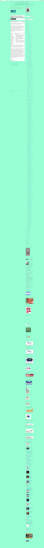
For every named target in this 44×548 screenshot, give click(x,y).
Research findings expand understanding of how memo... (30, 198)
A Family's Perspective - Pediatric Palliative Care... (30, 157)
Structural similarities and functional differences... (29, 83)
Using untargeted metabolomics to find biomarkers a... (30, 181)
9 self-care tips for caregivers (29, 172)
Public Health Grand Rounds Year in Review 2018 (30, 149)
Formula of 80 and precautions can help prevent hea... (30, 212)
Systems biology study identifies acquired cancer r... (30, 68)
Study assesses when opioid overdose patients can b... (29, 145)
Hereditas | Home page (29, 44)
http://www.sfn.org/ (13, 60)
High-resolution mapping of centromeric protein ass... (29, 52)
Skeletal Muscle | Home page (29, 38)
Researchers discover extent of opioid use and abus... (30, 200)
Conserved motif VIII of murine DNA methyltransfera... (30, 81)
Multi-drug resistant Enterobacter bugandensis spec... (30, 74)
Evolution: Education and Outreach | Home (29, 48)
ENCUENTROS (28, 502)
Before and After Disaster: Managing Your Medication (30, 152)
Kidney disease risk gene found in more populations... (30, 134)
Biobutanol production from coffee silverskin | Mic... (29, 102)
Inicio (18, 90)
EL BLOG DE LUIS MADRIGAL (28, 485)
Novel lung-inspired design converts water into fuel (29, 207)
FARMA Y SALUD (28, 519)
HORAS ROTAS (28, 470)
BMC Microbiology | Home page (30, 75)
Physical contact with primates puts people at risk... (30, 126)
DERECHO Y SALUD (29, 466)
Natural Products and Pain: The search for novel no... (30, 177)
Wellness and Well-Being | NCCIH (30, 176)
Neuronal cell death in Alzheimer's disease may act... (30, 193)
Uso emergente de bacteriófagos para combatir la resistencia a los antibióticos (31, 448)
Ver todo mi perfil (28, 289)
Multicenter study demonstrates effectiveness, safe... (30, 121)
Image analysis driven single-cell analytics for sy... (30, 66)
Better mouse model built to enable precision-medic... (29, 175)
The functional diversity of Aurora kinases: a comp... (30, 58)
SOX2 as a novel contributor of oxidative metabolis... (30, 61)
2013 (27, 241)
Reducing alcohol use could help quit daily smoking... (30, 124)
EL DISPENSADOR (28, 458)
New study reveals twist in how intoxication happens (30, 190)
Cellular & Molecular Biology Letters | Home (30, 57)
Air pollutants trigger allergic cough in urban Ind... (29, 215)
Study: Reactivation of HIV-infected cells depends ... (29, 188)
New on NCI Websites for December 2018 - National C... (30, 158)
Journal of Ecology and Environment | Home (29, 39)
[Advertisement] (16, 85)
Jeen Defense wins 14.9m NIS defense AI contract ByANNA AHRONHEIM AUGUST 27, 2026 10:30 (30, 464)
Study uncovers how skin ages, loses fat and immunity (30, 201)
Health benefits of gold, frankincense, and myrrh (29, 222)
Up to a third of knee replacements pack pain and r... (30, 169)
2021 (27, 30)
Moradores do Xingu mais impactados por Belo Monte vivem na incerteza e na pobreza (30, 517)
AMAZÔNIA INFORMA (29, 516)
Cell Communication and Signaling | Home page (29, 62)
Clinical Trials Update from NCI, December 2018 (30, 154)
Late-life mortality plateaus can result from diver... (30, 217)
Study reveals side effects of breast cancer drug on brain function (19, 39)
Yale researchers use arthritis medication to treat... (29, 182)
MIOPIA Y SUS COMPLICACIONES (31, 494)
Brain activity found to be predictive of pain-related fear (16, 8)
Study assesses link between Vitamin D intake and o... (29, 137)
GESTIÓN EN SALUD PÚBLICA (30, 455)
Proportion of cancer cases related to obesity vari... (30, 123)
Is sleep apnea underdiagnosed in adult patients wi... (30, 109)
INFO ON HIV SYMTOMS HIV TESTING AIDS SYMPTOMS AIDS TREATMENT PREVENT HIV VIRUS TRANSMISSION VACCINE (30, 523)
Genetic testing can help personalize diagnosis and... (30, 185)
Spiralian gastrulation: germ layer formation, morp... (30, 49)
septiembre (28, 229)
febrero (27, 235)
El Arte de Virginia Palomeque (29, 498)
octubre (28, 228)
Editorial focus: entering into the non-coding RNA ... (30, 55)
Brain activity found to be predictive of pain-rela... (29, 166)
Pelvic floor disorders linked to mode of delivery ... (30, 110)
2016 (27, 238)
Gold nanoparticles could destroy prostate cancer (30, 218)
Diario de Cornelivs (28, 475)
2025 (27, 26)
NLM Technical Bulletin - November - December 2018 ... (30, 112)
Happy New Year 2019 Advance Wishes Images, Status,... (30, 35)
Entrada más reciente (13, 90)
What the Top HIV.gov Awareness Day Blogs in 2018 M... (30, 173)
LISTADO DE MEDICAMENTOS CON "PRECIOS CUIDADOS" (30, 520)
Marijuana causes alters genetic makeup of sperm (30, 211)
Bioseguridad (28, 446)
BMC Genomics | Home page (29, 76)
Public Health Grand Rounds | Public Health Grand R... (29, 150)
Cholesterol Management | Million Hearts (29, 225)
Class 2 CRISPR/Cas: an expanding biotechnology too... (30, 64)
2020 (27, 31)
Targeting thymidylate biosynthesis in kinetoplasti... (30, 203)
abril (27, 233)
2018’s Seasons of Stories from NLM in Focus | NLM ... (30, 163)
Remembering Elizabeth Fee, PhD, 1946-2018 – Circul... (30, 161)
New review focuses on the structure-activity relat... (29, 204)
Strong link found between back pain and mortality (30, 220)
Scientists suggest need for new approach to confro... (30, 196)
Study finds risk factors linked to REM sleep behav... (30, 195)
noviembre (28, 227)
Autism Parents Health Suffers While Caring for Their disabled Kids (31, 508)
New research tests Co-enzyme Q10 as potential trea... (29, 115)
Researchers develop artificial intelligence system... (29, 118)
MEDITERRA (28, 528)
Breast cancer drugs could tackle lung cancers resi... (30, 192)
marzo (27, 234)
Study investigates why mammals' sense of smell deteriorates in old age (20, 41)
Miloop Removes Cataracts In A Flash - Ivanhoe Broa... (30, 155)
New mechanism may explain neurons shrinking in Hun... (29, 168)
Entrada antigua (23, 90)
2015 (27, 239)
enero (27, 236)
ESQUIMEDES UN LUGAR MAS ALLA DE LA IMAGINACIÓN (30, 511)
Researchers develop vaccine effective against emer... (29, 209)
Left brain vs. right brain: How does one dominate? (29, 223)
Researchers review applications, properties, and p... (30, 142)
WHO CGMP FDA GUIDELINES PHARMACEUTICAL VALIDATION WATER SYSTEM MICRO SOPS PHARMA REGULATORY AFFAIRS (30, 488)
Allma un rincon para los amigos (30, 529)
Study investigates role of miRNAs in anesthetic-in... (30, 179)
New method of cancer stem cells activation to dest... (30, 171)
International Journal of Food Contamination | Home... (29, 107)
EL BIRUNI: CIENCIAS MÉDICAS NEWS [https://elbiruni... (29, 37)
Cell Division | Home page (29, 59)
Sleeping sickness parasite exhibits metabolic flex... (29, 129)
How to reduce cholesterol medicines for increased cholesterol (31, 525)
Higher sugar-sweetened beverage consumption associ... (30, 140)
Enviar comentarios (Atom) (15, 91)
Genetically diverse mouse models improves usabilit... (30, 143)
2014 (27, 240)
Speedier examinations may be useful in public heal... (30, 132)
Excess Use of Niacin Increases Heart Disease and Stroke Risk (31, 491)
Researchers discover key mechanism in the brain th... (30, 117)
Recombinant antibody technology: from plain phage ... (30, 101)
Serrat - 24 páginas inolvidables (30, 503)
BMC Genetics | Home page (29, 77)
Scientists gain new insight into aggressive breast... (30, 214)
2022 (27, 29)
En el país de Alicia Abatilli (29, 442)
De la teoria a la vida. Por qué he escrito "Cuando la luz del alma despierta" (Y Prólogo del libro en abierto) (31, 477)
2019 (27, 32)
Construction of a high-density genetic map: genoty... (30, 43)
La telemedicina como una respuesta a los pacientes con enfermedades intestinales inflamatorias (31, 482)
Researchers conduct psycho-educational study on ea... (29, 120)
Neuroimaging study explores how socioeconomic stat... (30, 165)
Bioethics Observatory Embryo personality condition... (30, 113)
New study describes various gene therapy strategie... (30, 135)
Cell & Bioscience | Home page (30, 65)
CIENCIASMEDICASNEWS (22, 3)
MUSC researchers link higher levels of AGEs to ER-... (29, 139)
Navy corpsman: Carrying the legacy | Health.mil (29, 160)
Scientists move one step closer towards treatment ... (30, 131)
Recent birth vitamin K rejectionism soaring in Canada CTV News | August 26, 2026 (30, 457)
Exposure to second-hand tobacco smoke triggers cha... (30, 128)
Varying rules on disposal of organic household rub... (29, 206)
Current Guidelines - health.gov (30, 226)
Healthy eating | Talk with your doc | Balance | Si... (30, 184)
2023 (27, 28)
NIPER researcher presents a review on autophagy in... (29, 187)
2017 (27, 237)
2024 (27, 27)
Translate (30, 20)
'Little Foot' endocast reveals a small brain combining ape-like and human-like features (19, 36)
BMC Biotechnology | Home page (30, 99)
